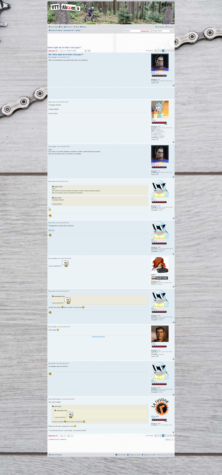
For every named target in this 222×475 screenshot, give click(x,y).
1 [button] (158, 51)
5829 (159, 126)
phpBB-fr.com (114, 461)
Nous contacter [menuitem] (121, 454)
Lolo (152, 198)
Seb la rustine (155, 416)
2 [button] (160, 51)
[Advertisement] (111, 39)
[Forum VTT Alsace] (65, 11)
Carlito (153, 342)
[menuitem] (61, 27)
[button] (155, 50)
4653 (159, 423)
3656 (159, 281)
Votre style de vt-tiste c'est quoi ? (64, 47)
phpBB (106, 459)
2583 (159, 205)
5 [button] (168, 51)
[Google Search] (171, 30)
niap (152, 119)
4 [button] (165, 51)
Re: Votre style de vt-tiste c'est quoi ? (66, 54)
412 (159, 79)
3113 (159, 350)
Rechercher (145, 31)
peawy (153, 72)
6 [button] (170, 51)
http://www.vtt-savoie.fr (98, 336)
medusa (153, 274)
